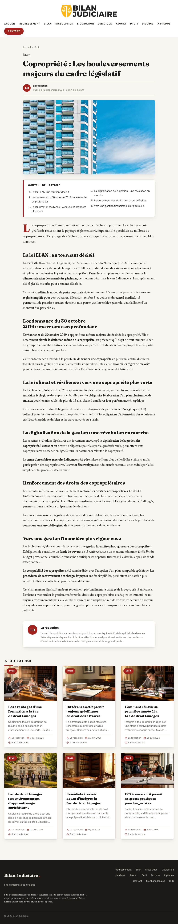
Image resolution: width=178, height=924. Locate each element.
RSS (171, 881)
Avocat (121, 23)
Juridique (105, 23)
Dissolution (64, 23)
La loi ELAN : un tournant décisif (50, 192)
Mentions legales (155, 881)
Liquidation (85, 23)
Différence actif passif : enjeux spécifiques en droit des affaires (85, 711)
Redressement (29, 23)
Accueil (10, 23)
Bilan (48, 23)
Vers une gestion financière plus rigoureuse (119, 205)
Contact (14, 31)
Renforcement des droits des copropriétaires (120, 200)
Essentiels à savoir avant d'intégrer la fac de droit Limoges (83, 798)
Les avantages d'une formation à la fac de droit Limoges (25, 711)
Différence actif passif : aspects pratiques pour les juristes (143, 798)
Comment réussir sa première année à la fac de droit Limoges (142, 711)
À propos (164, 23)
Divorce (148, 23)
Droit (134, 23)
